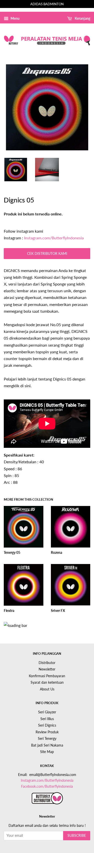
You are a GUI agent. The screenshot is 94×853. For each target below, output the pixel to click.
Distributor (47, 663)
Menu (15, 18)
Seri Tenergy (47, 739)
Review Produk (47, 732)
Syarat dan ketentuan (47, 682)
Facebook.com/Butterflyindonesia (47, 786)
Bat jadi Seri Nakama (47, 745)
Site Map (47, 752)
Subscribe (76, 835)
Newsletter (47, 669)
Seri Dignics (47, 725)
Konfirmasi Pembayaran (47, 676)
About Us (47, 689)
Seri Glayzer (47, 712)
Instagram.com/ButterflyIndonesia (54, 237)
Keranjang (82, 18)
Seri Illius (47, 719)
